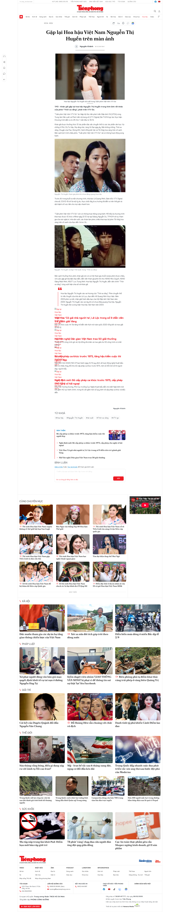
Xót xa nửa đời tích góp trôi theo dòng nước (87, 636)
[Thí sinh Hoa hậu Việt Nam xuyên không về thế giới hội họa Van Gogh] (36, 515)
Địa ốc (51, 17)
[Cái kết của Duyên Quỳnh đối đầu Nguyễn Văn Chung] (42, 706)
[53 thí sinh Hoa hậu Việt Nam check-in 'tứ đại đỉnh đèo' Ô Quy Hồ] (72, 572)
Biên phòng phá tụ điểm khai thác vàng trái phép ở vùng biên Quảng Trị (137, 678)
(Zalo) (62, 886)
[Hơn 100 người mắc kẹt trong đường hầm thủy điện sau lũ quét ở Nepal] (144, 786)
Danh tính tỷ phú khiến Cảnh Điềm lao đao (137, 724)
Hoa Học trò (110, 1)
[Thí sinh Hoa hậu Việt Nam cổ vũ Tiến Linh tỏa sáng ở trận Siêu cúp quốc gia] (109, 515)
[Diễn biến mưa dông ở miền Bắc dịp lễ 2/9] (138, 618)
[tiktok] (115, 889)
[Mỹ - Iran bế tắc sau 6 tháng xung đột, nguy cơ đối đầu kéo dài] (90, 749)
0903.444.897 (82, 886)
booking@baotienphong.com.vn (60, 889)
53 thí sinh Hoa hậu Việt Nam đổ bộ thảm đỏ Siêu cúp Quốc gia (35, 584)
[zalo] (121, 889)
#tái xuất (89, 418)
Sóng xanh (42, 17)
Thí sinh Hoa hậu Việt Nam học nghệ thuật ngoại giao (71, 557)
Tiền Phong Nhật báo (79, 1)
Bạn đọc (116, 875)
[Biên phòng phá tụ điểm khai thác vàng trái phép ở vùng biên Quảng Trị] (138, 660)
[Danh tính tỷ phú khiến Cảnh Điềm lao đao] (138, 706)
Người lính (100, 17)
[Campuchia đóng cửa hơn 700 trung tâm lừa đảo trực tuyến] (108, 786)
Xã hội (28, 17)
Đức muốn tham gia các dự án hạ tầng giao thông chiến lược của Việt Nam (41, 636)
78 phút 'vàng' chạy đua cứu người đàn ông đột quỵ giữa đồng (89, 843)
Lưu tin (4, 68)
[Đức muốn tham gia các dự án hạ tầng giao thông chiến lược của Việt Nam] (42, 618)
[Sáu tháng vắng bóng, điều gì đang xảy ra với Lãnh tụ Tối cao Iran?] (42, 749)
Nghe (4, 56)
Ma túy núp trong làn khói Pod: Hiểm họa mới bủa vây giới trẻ (41, 843)
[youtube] (159, 1)
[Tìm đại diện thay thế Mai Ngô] (109, 544)
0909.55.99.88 (55, 886)
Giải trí (120, 17)
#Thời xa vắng (102, 418)
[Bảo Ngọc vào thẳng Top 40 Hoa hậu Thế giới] (72, 515)
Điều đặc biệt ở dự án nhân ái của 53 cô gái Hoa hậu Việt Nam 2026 (109, 584)
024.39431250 (27, 891)
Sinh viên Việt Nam (96, 1)
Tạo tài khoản (72, 467)
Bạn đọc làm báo (32, 906)
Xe (107, 17)
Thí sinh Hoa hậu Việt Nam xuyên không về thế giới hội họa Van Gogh (35, 527)
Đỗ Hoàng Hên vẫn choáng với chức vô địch (89, 724)
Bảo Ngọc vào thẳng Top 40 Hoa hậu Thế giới (72, 527)
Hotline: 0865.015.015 (60, 1)
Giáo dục (128, 17)
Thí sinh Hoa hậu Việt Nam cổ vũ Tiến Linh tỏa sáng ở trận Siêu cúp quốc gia (108, 529)
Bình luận (4, 74)
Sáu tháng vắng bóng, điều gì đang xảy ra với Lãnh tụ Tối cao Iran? (41, 767)
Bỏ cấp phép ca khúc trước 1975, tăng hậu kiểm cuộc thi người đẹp (80, 435)
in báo (123, 23)
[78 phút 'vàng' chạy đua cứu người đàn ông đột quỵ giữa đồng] (90, 825)
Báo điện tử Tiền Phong (90, 8)
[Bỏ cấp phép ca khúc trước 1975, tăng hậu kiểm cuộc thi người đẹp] (117, 435)
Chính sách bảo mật (142, 884)
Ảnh (52, 868)
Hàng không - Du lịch (136, 875)
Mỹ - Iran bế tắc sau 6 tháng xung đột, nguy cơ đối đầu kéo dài (89, 767)
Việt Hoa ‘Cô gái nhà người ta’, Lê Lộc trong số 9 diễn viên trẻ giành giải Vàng (90, 451)
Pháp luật (83, 17)
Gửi (118, 478)
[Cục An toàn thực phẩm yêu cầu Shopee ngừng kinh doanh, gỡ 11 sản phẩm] (138, 825)
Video (152, 17)
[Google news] (127, 889)
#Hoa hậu (59, 418)
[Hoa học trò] (158, 861)
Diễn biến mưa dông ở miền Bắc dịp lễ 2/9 (137, 636)
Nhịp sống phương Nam (43, 878)
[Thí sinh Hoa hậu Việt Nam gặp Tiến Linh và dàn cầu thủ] (36, 544)
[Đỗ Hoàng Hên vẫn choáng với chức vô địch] (90, 706)
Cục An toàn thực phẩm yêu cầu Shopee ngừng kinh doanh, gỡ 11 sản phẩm (136, 845)
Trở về (4, 80)
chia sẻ (114, 23)
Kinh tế (34, 17)
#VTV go (115, 418)
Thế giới (67, 17)
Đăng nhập (59, 467)
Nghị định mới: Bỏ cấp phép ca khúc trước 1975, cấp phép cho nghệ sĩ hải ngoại (90, 444)
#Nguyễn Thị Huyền (75, 418)
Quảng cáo (132, 1)
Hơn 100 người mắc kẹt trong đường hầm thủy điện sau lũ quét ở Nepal (143, 799)
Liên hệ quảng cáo (54, 884)
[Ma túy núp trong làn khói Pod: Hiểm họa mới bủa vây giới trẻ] (42, 825)
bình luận (128, 23)
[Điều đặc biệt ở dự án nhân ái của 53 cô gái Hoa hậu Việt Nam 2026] (109, 572)
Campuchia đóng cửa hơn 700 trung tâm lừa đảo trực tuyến (107, 799)
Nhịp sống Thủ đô (25, 878)
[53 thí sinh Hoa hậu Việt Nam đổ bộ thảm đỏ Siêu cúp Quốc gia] (36, 572)
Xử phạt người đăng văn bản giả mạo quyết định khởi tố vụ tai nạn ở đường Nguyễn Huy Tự (41, 680)
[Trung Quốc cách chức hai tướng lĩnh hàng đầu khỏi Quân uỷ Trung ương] (72, 786)
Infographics (103, 868)
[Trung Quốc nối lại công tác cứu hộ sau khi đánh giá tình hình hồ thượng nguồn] (35, 786)
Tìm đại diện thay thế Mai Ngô (106, 556)
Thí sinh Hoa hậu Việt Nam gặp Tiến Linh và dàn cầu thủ (34, 557)
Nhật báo (39, 868)
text (118, 23)
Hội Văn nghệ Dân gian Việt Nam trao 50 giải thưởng (85, 338)
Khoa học (136, 17)
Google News (133, 23)
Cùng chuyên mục (31, 501)
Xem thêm (159, 16)
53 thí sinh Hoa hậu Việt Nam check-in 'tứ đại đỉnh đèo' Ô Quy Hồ (71, 584)
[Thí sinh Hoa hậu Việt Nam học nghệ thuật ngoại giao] (72, 544)
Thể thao (92, 17)
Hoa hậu (145, 17)
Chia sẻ (4, 62)
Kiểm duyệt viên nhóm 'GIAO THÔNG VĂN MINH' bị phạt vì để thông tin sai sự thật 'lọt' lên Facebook (89, 680)
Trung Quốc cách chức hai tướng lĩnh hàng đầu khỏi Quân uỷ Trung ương (72, 799)
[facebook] (155, 1)
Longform (86, 868)
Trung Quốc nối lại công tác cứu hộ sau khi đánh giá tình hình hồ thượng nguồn (35, 800)
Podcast (70, 868)
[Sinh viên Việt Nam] (145, 861)
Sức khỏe (59, 17)
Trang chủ (21, 16)
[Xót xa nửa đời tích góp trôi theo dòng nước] (90, 618)
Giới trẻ (74, 17)
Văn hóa (113, 17)
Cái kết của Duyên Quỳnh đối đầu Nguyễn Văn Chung (38, 724)
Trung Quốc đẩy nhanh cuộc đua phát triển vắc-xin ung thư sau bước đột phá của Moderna (137, 769)
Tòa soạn (121, 1)
